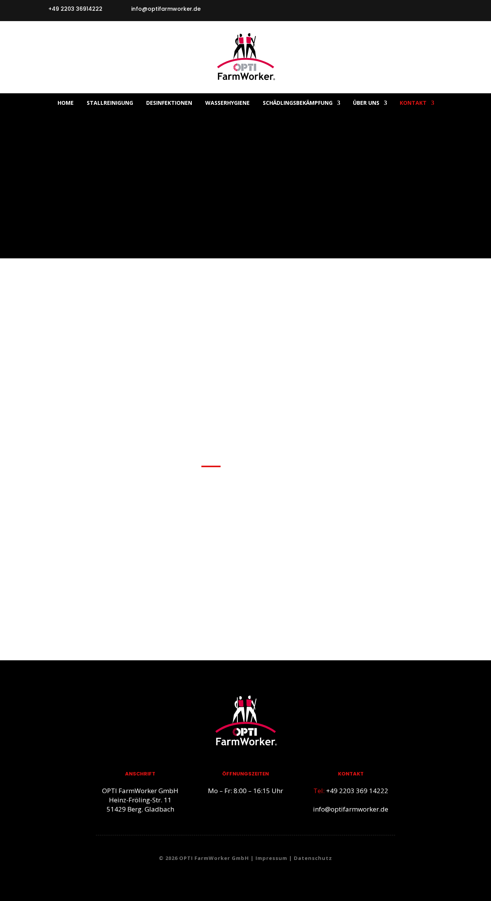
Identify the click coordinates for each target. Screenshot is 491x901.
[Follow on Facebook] (437, 9)
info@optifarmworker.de (166, 9)
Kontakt (413, 102)
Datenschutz (313, 858)
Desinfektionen (169, 102)
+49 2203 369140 (237, 548)
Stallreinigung (110, 102)
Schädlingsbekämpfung (298, 102)
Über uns (366, 102)
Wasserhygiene (227, 102)
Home (66, 102)
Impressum (271, 858)
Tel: (350, 790)
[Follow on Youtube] (452, 9)
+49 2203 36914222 (75, 9)
